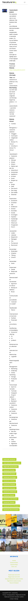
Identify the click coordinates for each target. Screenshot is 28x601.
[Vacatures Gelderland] (25, 533)
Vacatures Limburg (9, 481)
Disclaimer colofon (19, 596)
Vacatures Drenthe (9, 470)
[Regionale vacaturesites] (14, 520)
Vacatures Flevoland (9, 474)
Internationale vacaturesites (12, 463)
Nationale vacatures (9, 459)
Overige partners (11, 594)
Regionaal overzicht (14, 577)
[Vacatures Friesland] (14, 533)
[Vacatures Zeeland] (14, 545)
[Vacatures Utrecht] (3, 545)
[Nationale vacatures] (3, 520)
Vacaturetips (14, 564)
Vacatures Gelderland (10, 492)
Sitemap (16, 599)
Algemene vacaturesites (14, 581)
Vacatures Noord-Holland (11, 509)
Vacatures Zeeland (9, 502)
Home (14, 560)
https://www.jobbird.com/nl (17, 70)
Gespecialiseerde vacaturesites (14, 579)
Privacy (4, 594)
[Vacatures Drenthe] (19, 520)
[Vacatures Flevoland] (25, 520)
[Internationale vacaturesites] (8, 520)
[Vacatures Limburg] (8, 533)
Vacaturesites (14, 562)
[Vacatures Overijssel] (19, 533)
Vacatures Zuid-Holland (10, 499)
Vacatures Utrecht (9, 495)
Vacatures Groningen (10, 477)
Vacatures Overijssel (9, 488)
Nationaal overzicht (14, 575)
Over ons (14, 566)
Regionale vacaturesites (10, 466)
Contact (11, 599)
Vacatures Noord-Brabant (11, 506)
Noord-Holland (14, 583)
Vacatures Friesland (9, 484)
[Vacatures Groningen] (3, 533)
